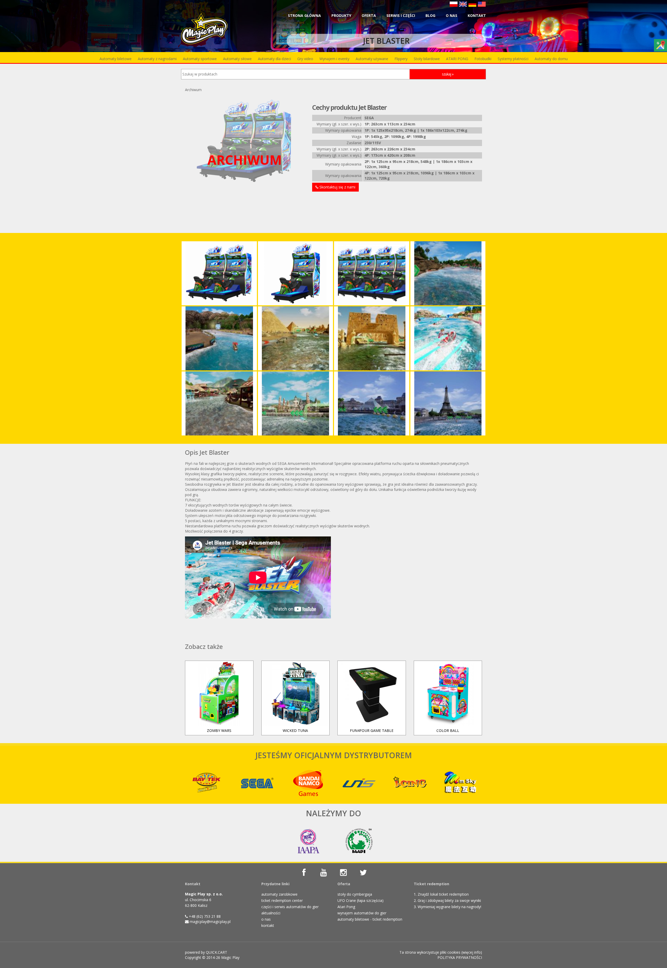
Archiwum (193, 89)
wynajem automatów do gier (361, 912)
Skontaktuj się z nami (336, 187)
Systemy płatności (513, 58)
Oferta (369, 15)
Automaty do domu (551, 58)
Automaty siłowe (237, 58)
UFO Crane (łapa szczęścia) (360, 900)
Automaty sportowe (200, 58)
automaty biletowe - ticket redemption (369, 919)
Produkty (341, 15)
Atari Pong (346, 906)
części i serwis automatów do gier (290, 906)
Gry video (305, 58)
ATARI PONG (457, 58)
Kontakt (477, 15)
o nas (266, 919)
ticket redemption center (282, 900)
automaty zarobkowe (279, 894)
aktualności (270, 912)
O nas (451, 15)
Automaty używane (372, 58)
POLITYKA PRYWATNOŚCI (459, 957)
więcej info (471, 952)
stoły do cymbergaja (354, 894)
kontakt (267, 925)
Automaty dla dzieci (274, 58)
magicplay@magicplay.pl (210, 921)
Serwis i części (400, 15)
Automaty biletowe (116, 58)
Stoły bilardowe (427, 58)
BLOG (430, 15)
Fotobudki (482, 58)
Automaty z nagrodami (157, 58)
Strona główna (304, 15)
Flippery (400, 58)
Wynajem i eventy (334, 58)
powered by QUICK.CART (206, 952)
